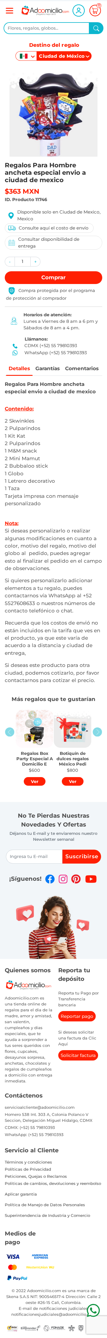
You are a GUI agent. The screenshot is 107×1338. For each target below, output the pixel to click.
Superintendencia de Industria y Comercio (47, 1215)
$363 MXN (22, 191)
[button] (10, 262)
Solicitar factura (78, 1055)
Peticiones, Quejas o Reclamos (36, 1176)
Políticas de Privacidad (28, 1169)
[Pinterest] (76, 879)
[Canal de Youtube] (90, 879)
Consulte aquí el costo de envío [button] (54, 228)
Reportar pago (77, 1016)
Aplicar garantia (21, 1194)
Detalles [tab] (19, 368)
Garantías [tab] (47, 368)
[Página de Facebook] (50, 879)
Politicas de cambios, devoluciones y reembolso (53, 1183)
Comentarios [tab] (82, 368)
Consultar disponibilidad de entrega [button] (48, 242)
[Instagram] (63, 879)
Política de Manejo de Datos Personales (45, 1204)
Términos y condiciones (28, 1162)
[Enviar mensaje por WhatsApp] (93, 1310)
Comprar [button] (53, 277)
